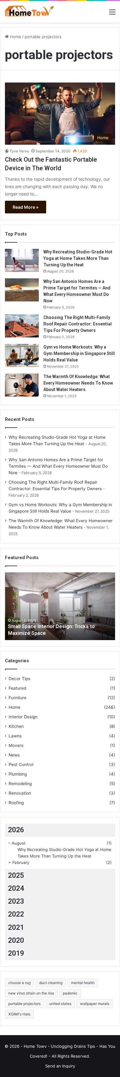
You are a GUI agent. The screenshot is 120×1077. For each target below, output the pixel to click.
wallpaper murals (94, 1003)
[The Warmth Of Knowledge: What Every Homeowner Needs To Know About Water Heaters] (22, 385)
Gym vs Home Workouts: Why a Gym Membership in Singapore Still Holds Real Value (79, 353)
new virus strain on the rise (31, 993)
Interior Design (23, 716)
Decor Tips (19, 678)
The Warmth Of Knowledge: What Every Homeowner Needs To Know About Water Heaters (78, 383)
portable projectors (24, 1003)
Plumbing (18, 774)
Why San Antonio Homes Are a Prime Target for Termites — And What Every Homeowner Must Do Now (58, 466)
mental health (82, 982)
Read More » (25, 207)
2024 (16, 888)
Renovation (20, 793)
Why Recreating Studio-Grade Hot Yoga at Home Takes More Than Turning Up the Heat (77, 258)
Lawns (15, 735)
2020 (16, 940)
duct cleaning (50, 982)
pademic (70, 993)
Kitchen (16, 726)
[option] (60, 606)
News (14, 754)
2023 (16, 901)
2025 (16, 875)
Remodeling (20, 783)
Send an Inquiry (60, 1065)
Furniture (17, 697)
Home (15, 36)
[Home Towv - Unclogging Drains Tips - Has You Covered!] (29, 11)
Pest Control (21, 764)
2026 (16, 830)
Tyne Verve (19, 151)
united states (60, 1003)
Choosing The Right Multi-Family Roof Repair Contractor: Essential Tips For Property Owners (77, 324)
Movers (16, 745)
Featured (17, 688)
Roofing (16, 802)
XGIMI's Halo (19, 1014)
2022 (16, 914)
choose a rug (19, 982)
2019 (16, 953)
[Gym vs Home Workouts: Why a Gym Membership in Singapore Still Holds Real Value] (22, 355)
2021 (16, 927)
